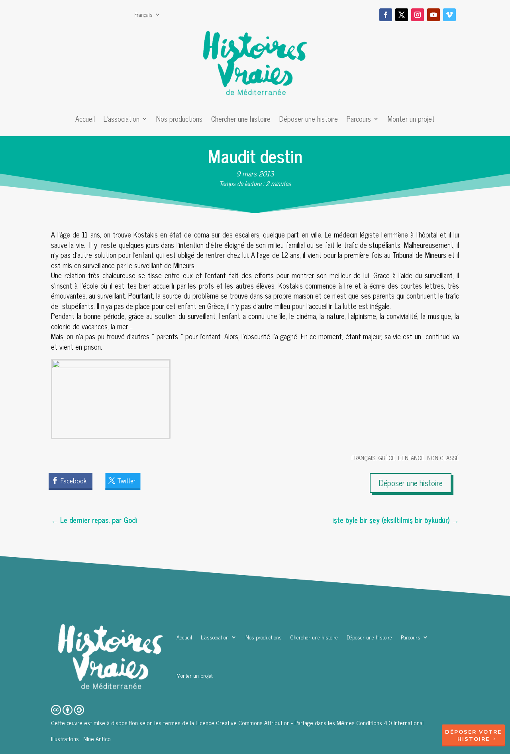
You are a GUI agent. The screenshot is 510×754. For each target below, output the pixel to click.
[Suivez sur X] (401, 14)
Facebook (73, 480)
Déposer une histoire (308, 120)
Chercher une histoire (241, 120)
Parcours (359, 120)
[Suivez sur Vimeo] (449, 14)
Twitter (126, 480)
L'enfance (411, 458)
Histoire (473, 739)
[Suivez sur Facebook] (385, 14)
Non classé (443, 458)
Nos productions (179, 120)
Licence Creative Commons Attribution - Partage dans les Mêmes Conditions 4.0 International (310, 723)
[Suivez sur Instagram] (417, 14)
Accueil (85, 120)
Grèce (386, 458)
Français (143, 15)
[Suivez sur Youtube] (433, 14)
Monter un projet (411, 120)
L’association (121, 120)
